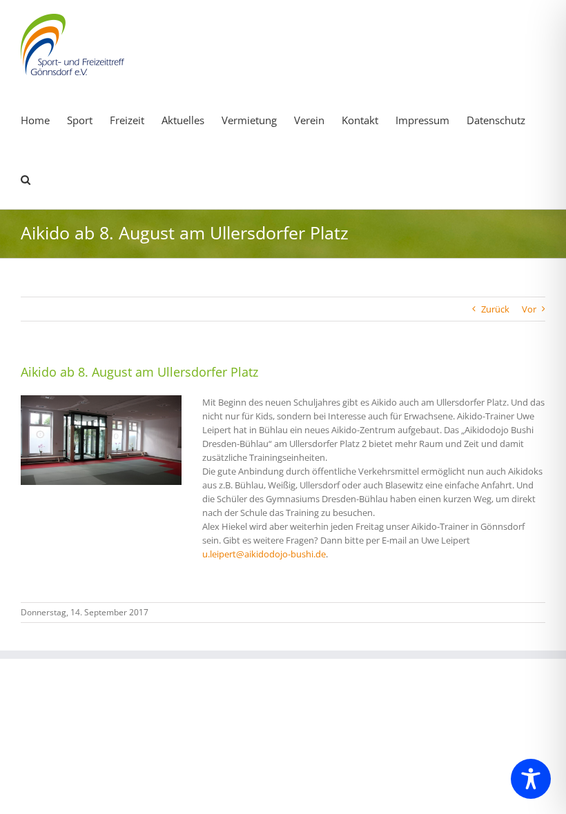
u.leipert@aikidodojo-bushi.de (264, 554)
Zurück (495, 309)
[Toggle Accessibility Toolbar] (530, 778)
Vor (529, 309)
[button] (25, 178)
